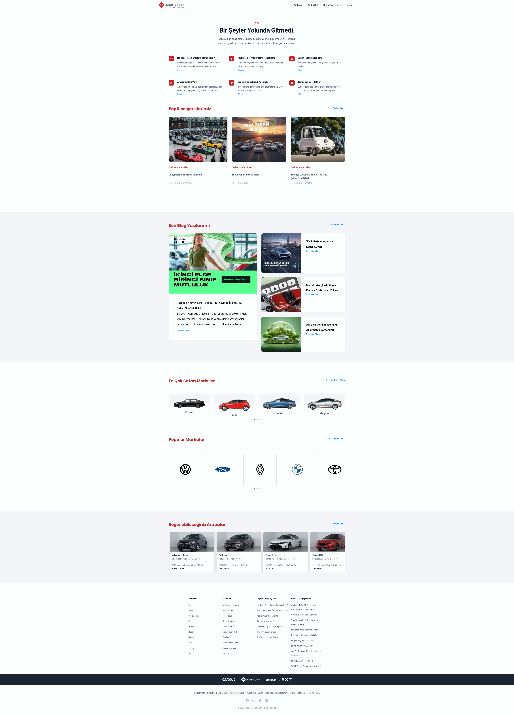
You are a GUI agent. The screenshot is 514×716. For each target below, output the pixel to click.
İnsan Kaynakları (237, 693)
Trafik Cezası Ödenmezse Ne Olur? (306, 666)
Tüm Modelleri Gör (335, 380)
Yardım (310, 693)
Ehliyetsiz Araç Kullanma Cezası (304, 630)
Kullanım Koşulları (255, 693)
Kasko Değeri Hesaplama (267, 616)
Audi (190, 653)
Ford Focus (227, 616)
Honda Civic (271, 555)
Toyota (191, 648)
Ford (190, 643)
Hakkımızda (199, 693)
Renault (191, 610)
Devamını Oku (184, 330)
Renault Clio (228, 610)
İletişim (210, 693)
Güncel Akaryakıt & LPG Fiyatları (270, 627)
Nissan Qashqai (229, 648)
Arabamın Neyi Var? (265, 621)
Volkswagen (193, 616)
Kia (189, 621)
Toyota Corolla (229, 627)
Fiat (190, 605)
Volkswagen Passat (231, 605)
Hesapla (180, 70)
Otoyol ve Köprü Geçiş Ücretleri (304, 615)
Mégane (324, 413)
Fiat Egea (223, 555)
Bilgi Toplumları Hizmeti (276, 693)
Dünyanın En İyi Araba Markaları (304, 635)
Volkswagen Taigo (180, 555)
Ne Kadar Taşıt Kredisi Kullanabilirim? (272, 605)
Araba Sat (313, 5)
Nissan (191, 632)
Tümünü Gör (338, 524)
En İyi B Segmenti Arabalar (302, 640)
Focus (279, 413)
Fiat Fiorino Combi (230, 643)
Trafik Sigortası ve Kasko (267, 637)
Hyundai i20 (228, 653)
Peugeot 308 (317, 555)
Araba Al (298, 5)
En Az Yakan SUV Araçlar (302, 646)
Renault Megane (230, 621)
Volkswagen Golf (230, 632)
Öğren (300, 70)
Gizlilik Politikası (297, 693)
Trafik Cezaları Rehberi (266, 632)
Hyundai (191, 627)
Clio (234, 414)
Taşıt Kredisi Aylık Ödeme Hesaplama (272, 610)
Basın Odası (221, 693)
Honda (191, 637)
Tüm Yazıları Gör (336, 108)
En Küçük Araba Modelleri (302, 661)
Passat (189, 412)
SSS (318, 693)
